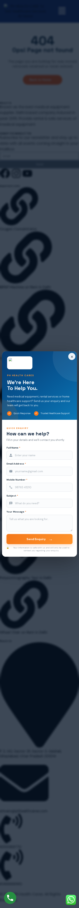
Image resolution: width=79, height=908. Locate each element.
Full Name (13, 447)
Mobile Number (16, 479)
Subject (12, 495)
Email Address (16, 463)
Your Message (16, 511)
